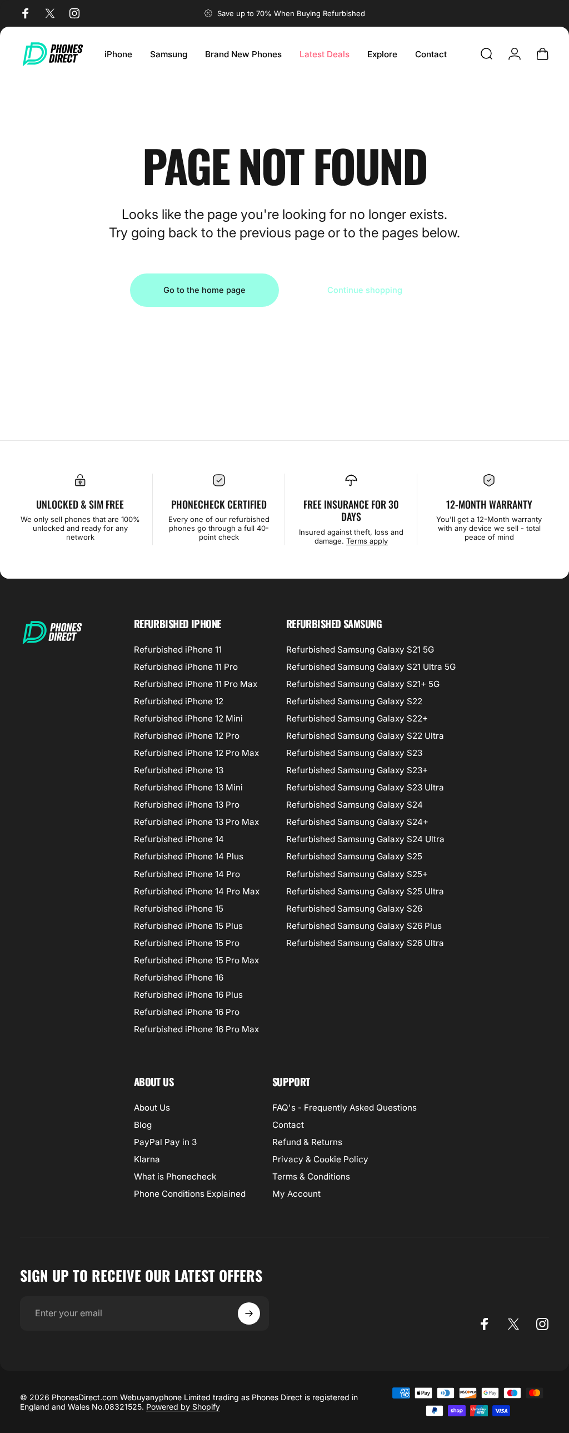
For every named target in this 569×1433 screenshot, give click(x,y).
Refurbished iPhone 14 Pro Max (196, 891)
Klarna (147, 1159)
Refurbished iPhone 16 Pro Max (196, 1029)
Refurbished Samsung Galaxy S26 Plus (364, 925)
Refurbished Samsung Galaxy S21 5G (360, 649)
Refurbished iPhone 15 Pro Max (196, 960)
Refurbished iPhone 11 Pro (186, 666)
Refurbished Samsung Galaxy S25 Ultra (365, 891)
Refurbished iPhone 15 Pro (186, 943)
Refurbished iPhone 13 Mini (188, 787)
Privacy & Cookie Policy (320, 1159)
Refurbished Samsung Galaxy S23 (354, 753)
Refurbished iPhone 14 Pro (187, 874)
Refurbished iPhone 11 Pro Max (195, 684)
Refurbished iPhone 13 (178, 770)
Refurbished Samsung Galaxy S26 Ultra (365, 943)
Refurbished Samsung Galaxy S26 (354, 908)
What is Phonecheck (175, 1176)
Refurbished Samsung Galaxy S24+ (357, 822)
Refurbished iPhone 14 (179, 839)
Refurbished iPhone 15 (178, 908)
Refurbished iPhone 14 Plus (188, 856)
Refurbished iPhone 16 (178, 977)
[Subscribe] (249, 1313)
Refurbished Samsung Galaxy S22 (354, 701)
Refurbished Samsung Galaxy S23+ (357, 770)
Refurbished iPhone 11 (178, 649)
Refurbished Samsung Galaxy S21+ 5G (363, 684)
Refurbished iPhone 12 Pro (186, 735)
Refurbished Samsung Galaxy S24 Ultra (365, 839)
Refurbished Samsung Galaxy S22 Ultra (365, 735)
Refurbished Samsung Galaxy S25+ (357, 874)
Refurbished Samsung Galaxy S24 (354, 804)
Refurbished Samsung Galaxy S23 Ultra (365, 787)
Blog (143, 1124)
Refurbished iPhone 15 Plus (188, 925)
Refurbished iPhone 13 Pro (186, 804)
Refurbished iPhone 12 (178, 701)
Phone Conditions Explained (190, 1193)
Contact (288, 1124)
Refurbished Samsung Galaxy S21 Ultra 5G (371, 666)
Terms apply (367, 540)
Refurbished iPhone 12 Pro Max (196, 753)
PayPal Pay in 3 (165, 1142)
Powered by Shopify (183, 1406)
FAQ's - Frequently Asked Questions (344, 1107)
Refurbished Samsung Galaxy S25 (354, 856)
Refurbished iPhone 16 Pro (186, 1012)
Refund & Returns (307, 1142)
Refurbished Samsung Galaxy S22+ (357, 718)
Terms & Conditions (311, 1176)
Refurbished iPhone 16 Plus (188, 994)
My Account (296, 1193)
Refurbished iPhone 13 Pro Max (196, 822)
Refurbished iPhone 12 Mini (188, 718)
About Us (152, 1107)
